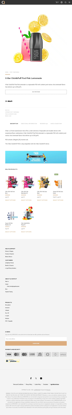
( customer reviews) (36, 74)
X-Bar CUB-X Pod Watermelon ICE (24, 192)
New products (8, 305)
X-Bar (15, 114)
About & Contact (11, 279)
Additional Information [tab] (29, 123)
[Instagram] (41, 378)
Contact (6, 284)
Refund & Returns (8, 256)
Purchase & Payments (9, 254)
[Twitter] (36, 378)
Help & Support (10, 248)
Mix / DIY (7, 313)
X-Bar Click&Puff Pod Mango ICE (25, 224)
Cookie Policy (38, 384)
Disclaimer (45, 384)
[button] (57, 2)
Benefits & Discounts (9, 265)
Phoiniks (48, 390)
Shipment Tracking (9, 291)
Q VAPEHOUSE (37, 390)
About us (7, 281)
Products (8, 302)
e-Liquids (7, 315)
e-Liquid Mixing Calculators (10, 268)
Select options (10, 200)
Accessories (7, 307)
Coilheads (7, 310)
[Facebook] (31, 378)
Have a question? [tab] (56, 123)
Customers (9, 260)
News (6, 289)
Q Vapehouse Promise (9, 263)
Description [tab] (14, 123)
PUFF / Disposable (14, 72)
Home (6, 72)
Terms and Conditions (18, 384)
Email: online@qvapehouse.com (13, 286)
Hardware (7, 318)
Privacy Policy (29, 384)
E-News (7, 331)
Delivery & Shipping (9, 251)
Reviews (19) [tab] (44, 123)
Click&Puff (10, 114)
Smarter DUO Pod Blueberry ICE (8, 224)
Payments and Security (12, 349)
